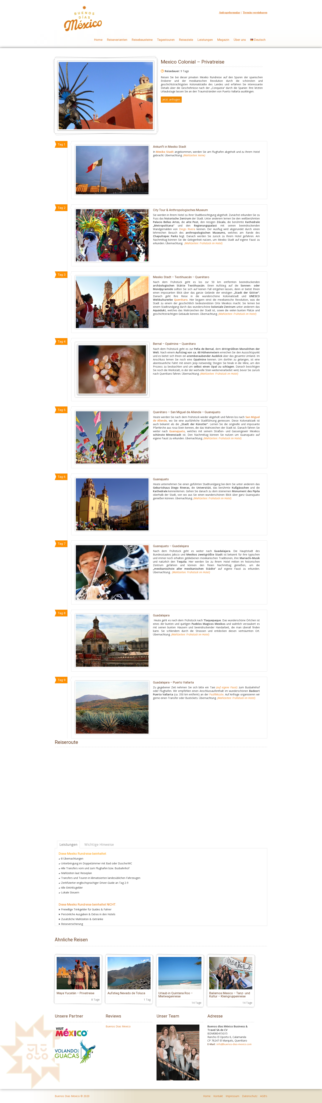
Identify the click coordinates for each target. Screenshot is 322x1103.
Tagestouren (166, 40)
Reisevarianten (117, 40)
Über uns (240, 40)
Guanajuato (177, 431)
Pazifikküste (216, 694)
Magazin (223, 40)
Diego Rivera (187, 229)
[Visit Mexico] (72, 1037)
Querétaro (181, 299)
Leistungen (205, 40)
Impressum (232, 1096)
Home (98, 40)
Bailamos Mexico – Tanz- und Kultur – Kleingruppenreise (229, 994)
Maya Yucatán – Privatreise (75, 993)
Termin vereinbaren (255, 12)
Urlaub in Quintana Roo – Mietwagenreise (175, 994)
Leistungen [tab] (68, 844)
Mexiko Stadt (165, 151)
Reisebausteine (142, 40)
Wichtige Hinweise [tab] (99, 844)
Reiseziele (186, 40)
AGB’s (263, 1096)
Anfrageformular (229, 12)
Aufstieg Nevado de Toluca (126, 993)
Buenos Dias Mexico (118, 1026)
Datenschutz (249, 1096)
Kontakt (218, 1096)
